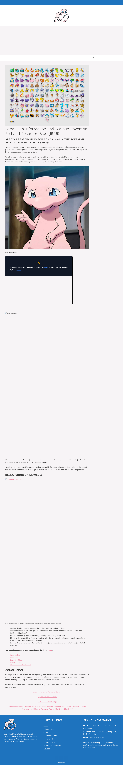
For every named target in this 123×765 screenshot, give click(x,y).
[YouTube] (61, 758)
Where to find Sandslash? (20, 665)
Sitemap (47, 749)
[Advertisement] (61, 40)
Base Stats (14, 658)
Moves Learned (16, 662)
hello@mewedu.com (97, 737)
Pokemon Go (49, 739)
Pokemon (50, 58)
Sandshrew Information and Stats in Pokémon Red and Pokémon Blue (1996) (40, 707)
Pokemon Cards (50, 742)
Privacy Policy (49, 729)
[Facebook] (61, 2)
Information (15, 655)
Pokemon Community (52, 745)
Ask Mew (84, 58)
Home (31, 58)
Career (46, 732)
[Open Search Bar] (93, 58)
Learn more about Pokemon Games (47, 692)
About (40, 58)
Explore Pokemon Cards (47, 697)
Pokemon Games (50, 736)
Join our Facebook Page (47, 702)
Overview (75, 707)
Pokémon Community (66, 58)
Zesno (107, 745)
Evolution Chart (16, 660)
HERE (50, 650)
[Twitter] (66, 758)
